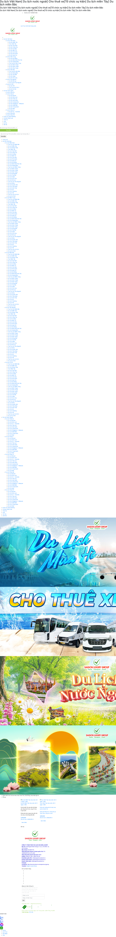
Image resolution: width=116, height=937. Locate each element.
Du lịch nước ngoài (8, 417)
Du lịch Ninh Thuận (14, 66)
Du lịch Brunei (12, 95)
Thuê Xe (5, 511)
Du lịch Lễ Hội (12, 89)
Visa (4, 512)
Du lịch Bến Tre (13, 50)
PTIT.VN (31, 912)
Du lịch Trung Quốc (14, 106)
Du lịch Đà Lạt (12, 81)
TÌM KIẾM (3, 136)
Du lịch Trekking (12, 191)
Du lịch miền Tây (46, 905)
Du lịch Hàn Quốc (13, 100)
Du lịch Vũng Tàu (13, 47)
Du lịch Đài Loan (13, 97)
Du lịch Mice (11, 183)
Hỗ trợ (26, 870)
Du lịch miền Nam (10, 40)
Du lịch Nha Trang (13, 68)
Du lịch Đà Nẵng (13, 58)
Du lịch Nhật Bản (13, 105)
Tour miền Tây (12, 44)
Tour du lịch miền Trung (15, 63)
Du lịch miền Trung (11, 56)
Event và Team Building (9, 507)
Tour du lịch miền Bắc (14, 71)
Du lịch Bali (12, 108)
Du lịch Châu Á (10, 94)
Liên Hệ (5, 515)
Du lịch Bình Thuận (13, 65)
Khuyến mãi (28, 880)
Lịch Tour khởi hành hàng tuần (28, 26)
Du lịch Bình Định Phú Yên (15, 60)
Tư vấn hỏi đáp (29, 876)
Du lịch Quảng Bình (14, 61)
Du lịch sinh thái (12, 188)
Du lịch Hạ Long (13, 77)
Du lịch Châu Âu (10, 92)
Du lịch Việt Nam (7, 141)
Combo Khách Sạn (7, 509)
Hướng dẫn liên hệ (29, 873)
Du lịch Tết (12, 85)
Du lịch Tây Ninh (13, 45)
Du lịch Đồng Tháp (13, 147)
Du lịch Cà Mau (13, 48)
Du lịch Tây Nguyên (11, 79)
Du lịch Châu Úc (10, 110)
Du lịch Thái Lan (13, 98)
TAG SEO (29, 906)
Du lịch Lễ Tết (9, 84)
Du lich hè (11, 189)
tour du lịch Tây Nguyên (15, 82)
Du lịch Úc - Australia (14, 111)
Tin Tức (4, 514)
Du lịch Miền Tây (13, 42)
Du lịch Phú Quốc (13, 53)
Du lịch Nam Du (13, 55)
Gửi (23, 900)
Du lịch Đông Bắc (13, 73)
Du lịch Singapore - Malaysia (16, 103)
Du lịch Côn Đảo (13, 52)
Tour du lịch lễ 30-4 (14, 87)
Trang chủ (5, 139)
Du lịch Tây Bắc (13, 74)
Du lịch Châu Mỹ (10, 113)
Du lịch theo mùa (12, 186)
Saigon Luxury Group (32, 866)
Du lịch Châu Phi (10, 115)
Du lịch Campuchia (14, 102)
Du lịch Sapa (12, 76)
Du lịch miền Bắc (10, 69)
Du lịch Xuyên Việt (13, 184)
